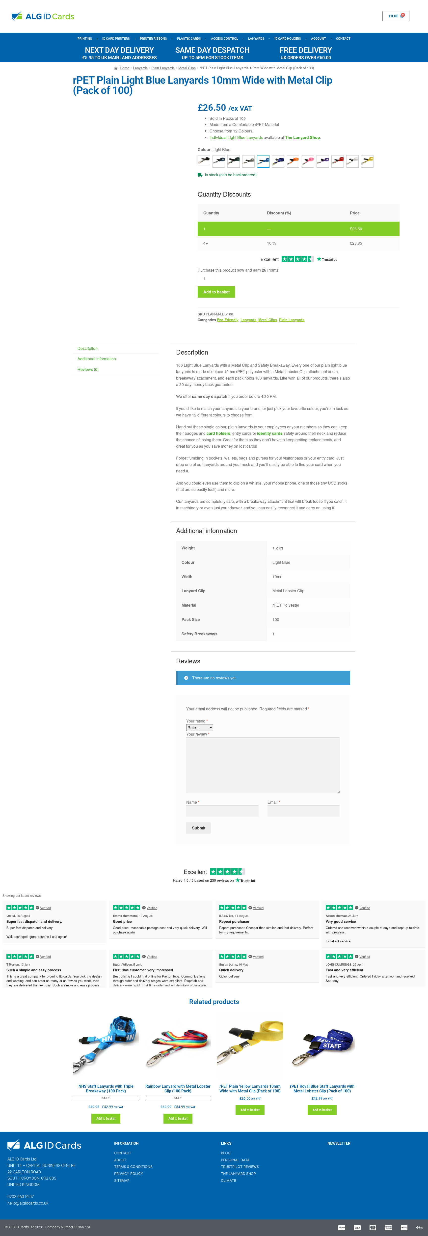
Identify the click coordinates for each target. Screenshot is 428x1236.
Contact (343, 38)
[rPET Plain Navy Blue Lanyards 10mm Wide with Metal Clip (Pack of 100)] (278, 161)
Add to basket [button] (105, 1118)
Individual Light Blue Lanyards (236, 137)
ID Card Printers (116, 38)
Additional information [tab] (97, 358)
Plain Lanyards (163, 67)
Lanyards (256, 38)
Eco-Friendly (228, 319)
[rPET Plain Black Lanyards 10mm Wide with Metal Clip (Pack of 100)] (204, 160)
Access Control (224, 38)
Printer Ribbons (153, 38)
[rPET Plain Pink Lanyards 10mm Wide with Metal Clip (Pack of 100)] (308, 161)
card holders (218, 433)
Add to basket (216, 292)
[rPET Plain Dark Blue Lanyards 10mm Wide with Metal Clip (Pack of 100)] (219, 161)
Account (318, 38)
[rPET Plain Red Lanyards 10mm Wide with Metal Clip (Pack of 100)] (337, 161)
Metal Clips (187, 67)
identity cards (270, 433)
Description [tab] (88, 348)
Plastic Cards (189, 38)
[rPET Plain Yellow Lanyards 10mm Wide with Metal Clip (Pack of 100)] (367, 161)
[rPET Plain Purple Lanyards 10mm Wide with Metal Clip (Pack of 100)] (323, 161)
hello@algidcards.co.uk (27, 1203)
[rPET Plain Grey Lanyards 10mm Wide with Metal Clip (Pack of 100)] (248, 161)
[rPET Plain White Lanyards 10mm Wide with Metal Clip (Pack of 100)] (352, 161)
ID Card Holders (287, 38)
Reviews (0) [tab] (88, 369)
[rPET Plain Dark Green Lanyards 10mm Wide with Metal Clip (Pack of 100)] (233, 161)
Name (192, 802)
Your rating (197, 721)
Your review (198, 734)
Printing (85, 38)
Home (124, 67)
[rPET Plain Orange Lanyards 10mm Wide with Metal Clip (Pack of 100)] (293, 161)
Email (274, 802)
